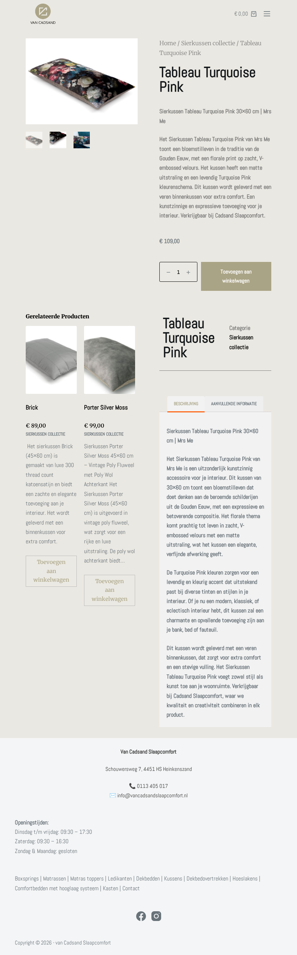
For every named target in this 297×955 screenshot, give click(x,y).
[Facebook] (141, 916)
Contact (131, 888)
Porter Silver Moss (106, 407)
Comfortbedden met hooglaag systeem (57, 888)
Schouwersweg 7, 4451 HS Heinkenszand (148, 768)
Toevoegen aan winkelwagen (236, 276)
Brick (32, 407)
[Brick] (51, 360)
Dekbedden (148, 878)
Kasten (110, 888)
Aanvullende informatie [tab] (234, 404)
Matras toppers (87, 878)
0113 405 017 (152, 785)
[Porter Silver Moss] (109, 360)
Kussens (173, 878)
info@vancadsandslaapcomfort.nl (152, 795)
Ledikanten (120, 878)
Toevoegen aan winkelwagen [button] (51, 571)
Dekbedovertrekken (207, 878)
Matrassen (54, 878)
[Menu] (267, 13)
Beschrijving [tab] (186, 404)
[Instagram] (156, 916)
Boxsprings (27, 878)
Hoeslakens (245, 878)
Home (167, 43)
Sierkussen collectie (208, 43)
